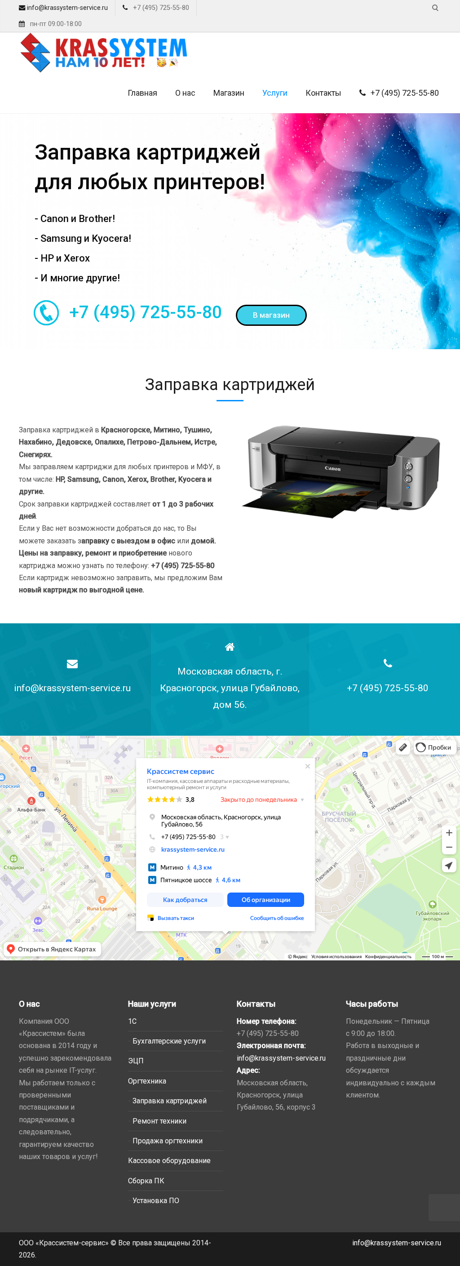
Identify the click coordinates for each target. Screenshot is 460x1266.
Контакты (323, 93)
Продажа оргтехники (168, 1141)
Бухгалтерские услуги (169, 1041)
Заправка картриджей (170, 1101)
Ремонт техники (159, 1121)
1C (132, 1021)
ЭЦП (136, 1061)
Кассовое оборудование (169, 1160)
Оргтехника (147, 1081)
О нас (185, 93)
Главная (142, 93)
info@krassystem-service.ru (66, 8)
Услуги (275, 93)
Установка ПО (156, 1200)
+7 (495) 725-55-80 (404, 93)
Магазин (228, 93)
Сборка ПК (146, 1181)
